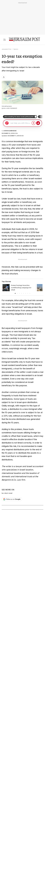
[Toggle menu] (4, 39)
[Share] (4, 77)
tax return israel (7, 493)
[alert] (19, 838)
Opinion (15, 49)
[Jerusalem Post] (24, 39)
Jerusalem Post (6, 49)
